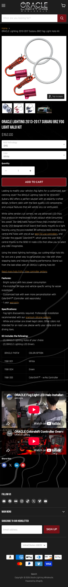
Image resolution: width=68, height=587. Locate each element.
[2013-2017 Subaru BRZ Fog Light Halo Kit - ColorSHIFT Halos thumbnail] (30, 108)
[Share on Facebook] (4, 465)
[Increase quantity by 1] (30, 170)
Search (34, 574)
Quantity (5, 163)
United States (32, 545)
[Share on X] (10, 465)
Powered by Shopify (34, 581)
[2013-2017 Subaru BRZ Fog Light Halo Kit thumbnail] (7, 108)
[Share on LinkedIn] (16, 465)
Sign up (51, 529)
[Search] (61, 18)
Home (4, 28)
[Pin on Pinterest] (22, 465)
